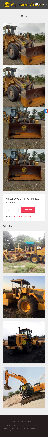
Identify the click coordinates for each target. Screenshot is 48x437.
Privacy (6, 428)
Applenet (29, 421)
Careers (18, 428)
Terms (30, 426)
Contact (25, 428)
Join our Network (10, 431)
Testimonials (33, 428)
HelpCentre (17, 426)
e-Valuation (8, 426)
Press (12, 428)
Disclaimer (37, 426)
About (25, 426)
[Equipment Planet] (23, 4)
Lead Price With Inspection (22, 216)
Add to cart (28, 210)
